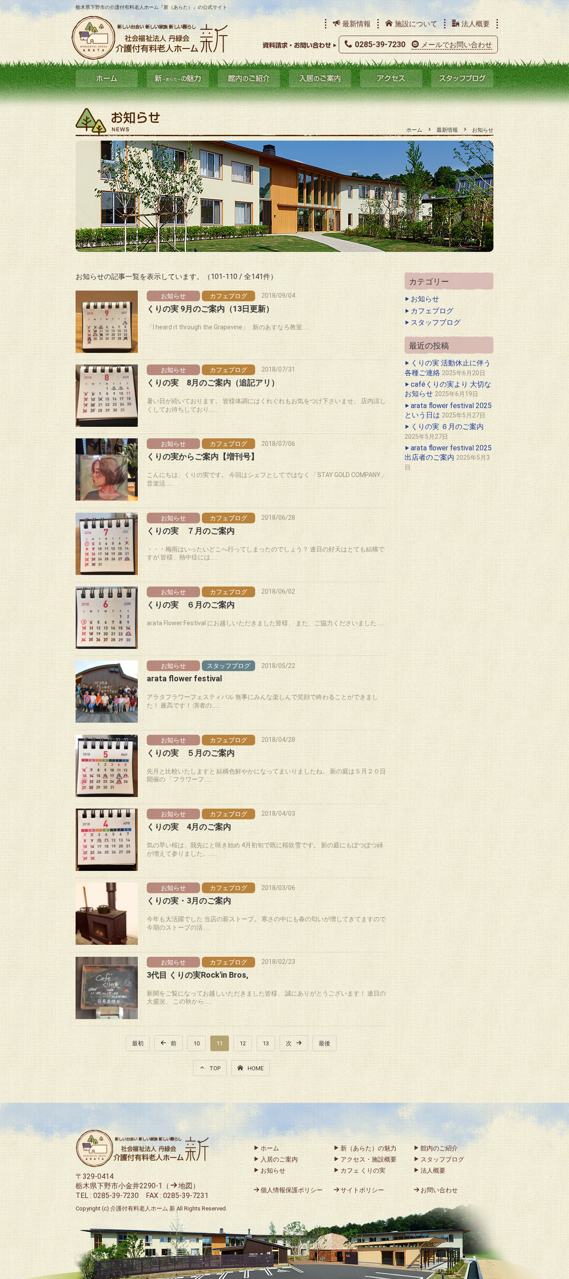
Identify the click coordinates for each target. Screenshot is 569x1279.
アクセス (391, 78)
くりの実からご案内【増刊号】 (203, 456)
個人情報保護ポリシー (291, 1190)
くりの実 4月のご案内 (189, 826)
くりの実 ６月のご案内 (191, 604)
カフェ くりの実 (363, 1170)
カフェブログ (228, 296)
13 (266, 1043)
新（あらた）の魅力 (178, 78)
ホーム (107, 78)
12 (243, 1043)
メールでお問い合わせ (456, 44)
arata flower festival (184, 678)
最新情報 (356, 24)
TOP (214, 1068)
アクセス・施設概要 (369, 1159)
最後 (324, 1043)
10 (196, 1043)
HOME (256, 1068)
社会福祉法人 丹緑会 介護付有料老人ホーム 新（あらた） (142, 1148)
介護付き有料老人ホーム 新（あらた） (149, 38)
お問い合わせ (439, 1190)
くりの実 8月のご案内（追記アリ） (213, 382)
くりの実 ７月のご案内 (191, 530)
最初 (138, 1043)
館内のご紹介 (249, 78)
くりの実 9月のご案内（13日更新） (210, 308)
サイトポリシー (362, 1190)
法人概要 (475, 24)
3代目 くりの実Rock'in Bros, (197, 974)
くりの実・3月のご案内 (189, 900)
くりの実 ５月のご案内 (191, 752)
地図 (185, 1186)
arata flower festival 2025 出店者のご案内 (448, 452)
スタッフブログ (462, 78)
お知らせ (173, 296)
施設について (416, 24)
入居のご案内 (320, 78)
